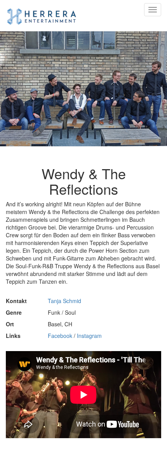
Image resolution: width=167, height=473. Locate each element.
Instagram (89, 335)
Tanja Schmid (64, 301)
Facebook (60, 335)
